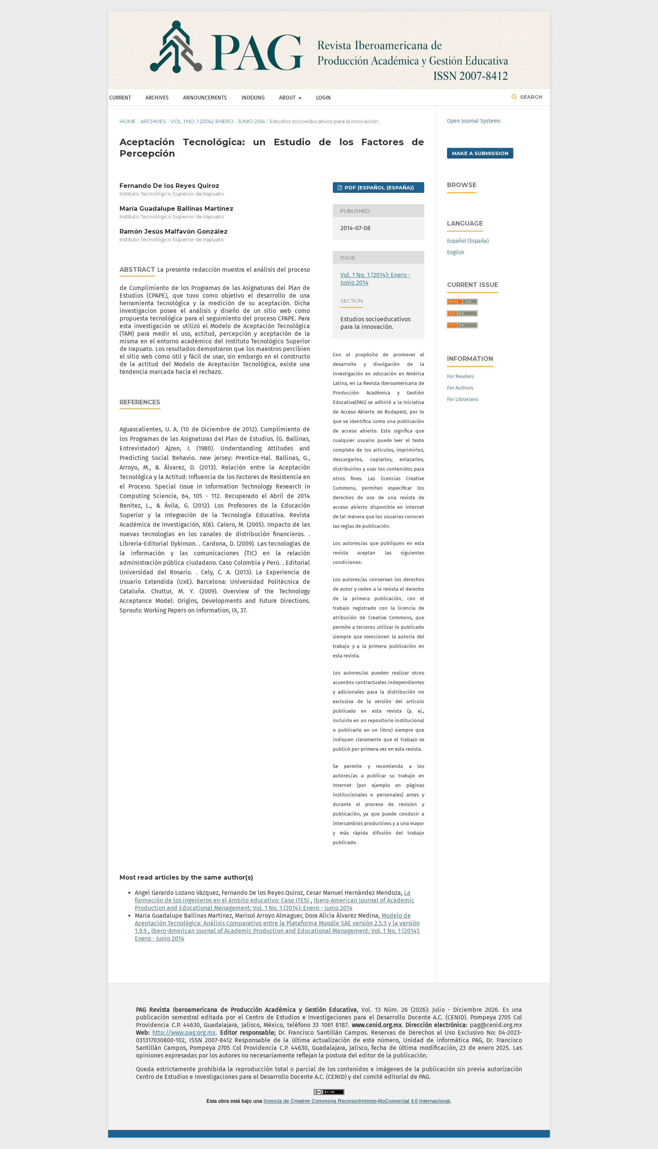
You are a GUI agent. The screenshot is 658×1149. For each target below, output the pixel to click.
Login (323, 98)
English (455, 252)
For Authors (460, 388)
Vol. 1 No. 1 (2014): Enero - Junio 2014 (218, 121)
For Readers (460, 376)
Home (128, 121)
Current (120, 98)
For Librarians (462, 399)
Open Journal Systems (474, 121)
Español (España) (468, 241)
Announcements (205, 98)
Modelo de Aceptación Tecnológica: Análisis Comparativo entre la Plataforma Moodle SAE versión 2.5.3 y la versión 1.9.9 (277, 923)
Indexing (253, 98)
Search (530, 97)
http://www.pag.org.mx (184, 1032)
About (288, 98)
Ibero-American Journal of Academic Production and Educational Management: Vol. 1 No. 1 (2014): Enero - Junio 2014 (274, 904)
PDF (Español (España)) (378, 187)
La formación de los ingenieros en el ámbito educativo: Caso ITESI (272, 896)
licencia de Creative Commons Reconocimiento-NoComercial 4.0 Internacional (357, 1100)
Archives (157, 98)
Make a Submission (480, 153)
